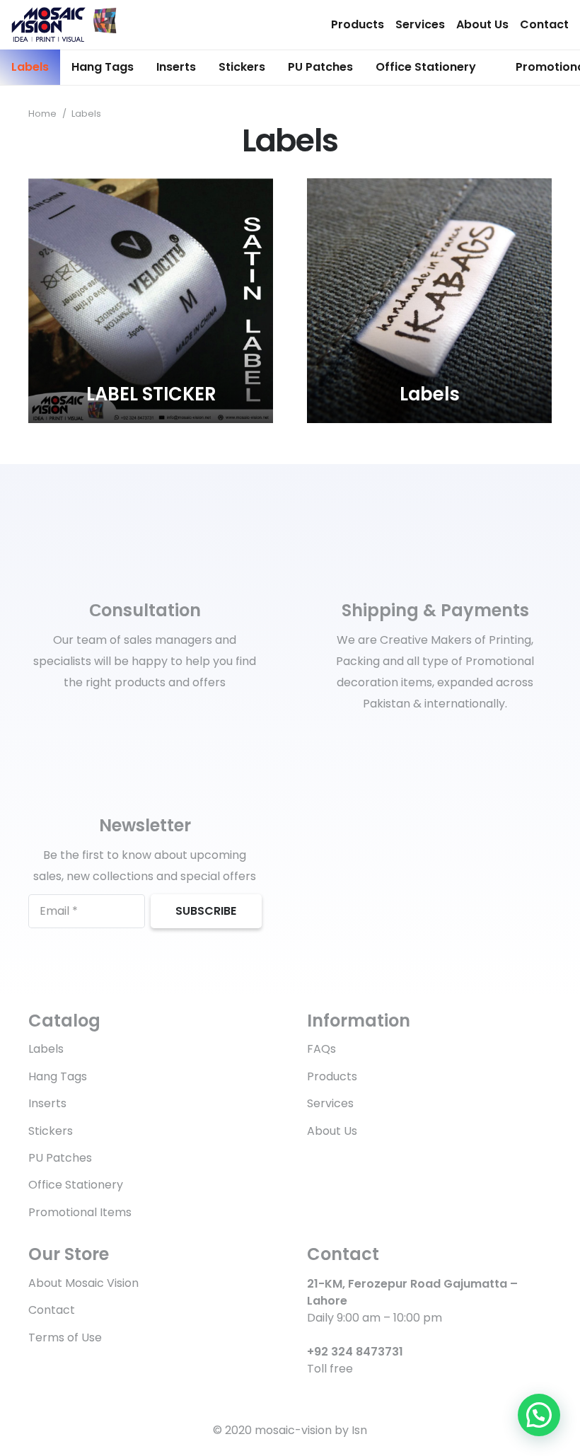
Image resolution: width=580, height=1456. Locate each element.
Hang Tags (57, 1076)
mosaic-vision (293, 1430)
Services (420, 24)
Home (42, 114)
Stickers (50, 1131)
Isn (359, 1430)
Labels (46, 1049)
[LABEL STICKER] (150, 300)
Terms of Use (65, 1337)
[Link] (64, 24)
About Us (482, 24)
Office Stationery (75, 1185)
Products (357, 24)
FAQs (321, 1049)
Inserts (47, 1103)
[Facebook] (312, 1395)
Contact (544, 24)
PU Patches (60, 1158)
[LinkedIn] (336, 1395)
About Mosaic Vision (83, 1283)
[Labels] (429, 300)
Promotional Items (80, 1212)
